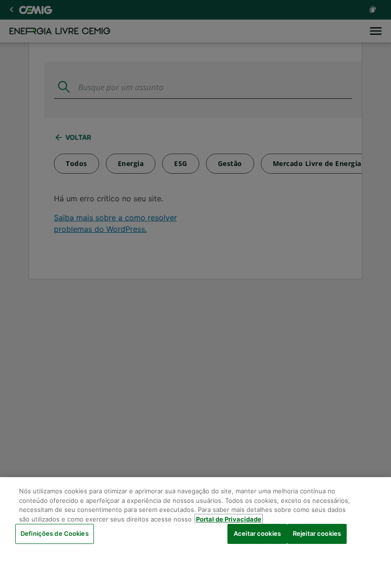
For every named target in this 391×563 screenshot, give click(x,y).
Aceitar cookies (257, 533)
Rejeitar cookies (317, 533)
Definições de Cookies (55, 533)
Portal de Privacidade (228, 519)
